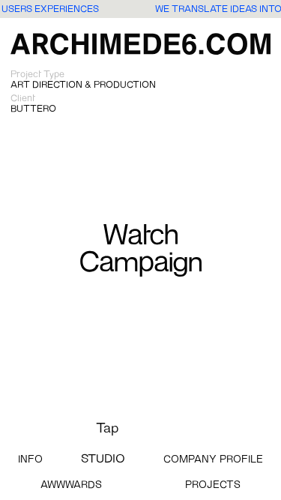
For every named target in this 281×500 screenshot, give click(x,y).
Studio (103, 459)
